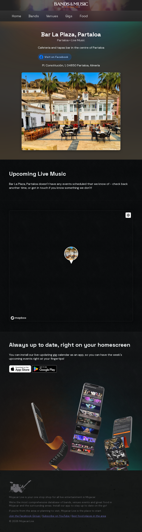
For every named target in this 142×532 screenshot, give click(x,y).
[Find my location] (128, 215)
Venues (52, 16)
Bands (33, 16)
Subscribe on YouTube (56, 516)
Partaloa (63, 40)
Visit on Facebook (56, 57)
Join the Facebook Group (25, 516)
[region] (71, 266)
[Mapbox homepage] (18, 318)
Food (84, 16)
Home (16, 16)
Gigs (68, 16)
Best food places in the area (89, 516)
